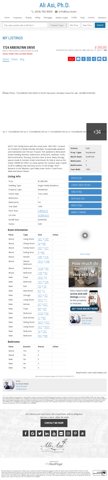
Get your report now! (85, 308)
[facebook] (25, 433)
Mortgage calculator (86, 198)
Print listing (76, 205)
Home (7, 17)
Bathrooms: (14, 341)
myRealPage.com (54, 464)
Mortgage (48, 17)
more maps (85, 254)
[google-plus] (33, 433)
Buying (28, 17)
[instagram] (68, 433)
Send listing (76, 191)
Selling (37, 17)
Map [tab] (22, 59)
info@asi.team (86, 323)
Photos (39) (76, 178)
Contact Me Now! (54, 423)
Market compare (78, 212)
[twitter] (40, 433)
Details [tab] (6, 59)
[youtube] (54, 433)
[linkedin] (47, 433)
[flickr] (61, 433)
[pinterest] (75, 433)
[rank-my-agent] (82, 433)
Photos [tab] (14, 59)
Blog (82, 17)
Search (100, 25)
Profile (74, 17)
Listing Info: (14, 176)
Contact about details (81, 184)
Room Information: (18, 230)
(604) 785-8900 (87, 320)
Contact (91, 17)
